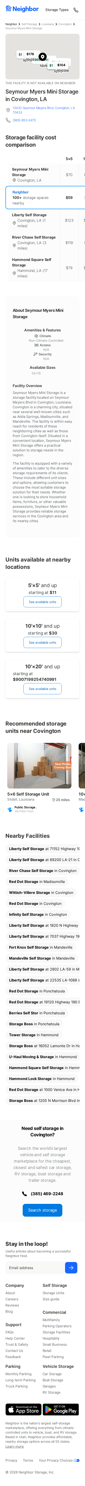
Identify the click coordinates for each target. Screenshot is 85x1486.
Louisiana (48, 24)
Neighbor (11, 24)
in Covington (42, 870)
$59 (69, 197)
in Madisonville (37, 881)
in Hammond (33, 1035)
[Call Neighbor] (76, 10)
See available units (42, 602)
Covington (65, 24)
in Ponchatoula (37, 991)
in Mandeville (40, 947)
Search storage (42, 1210)
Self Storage (29, 24)
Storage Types (57, 10)
